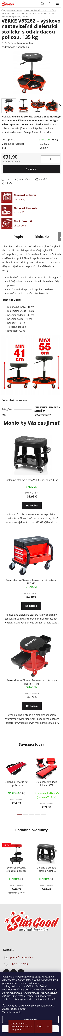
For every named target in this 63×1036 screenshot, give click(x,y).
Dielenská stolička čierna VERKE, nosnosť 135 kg (32, 480)
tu (20, 1012)
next (60, 769)
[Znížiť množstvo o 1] (43, 159)
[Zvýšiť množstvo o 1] (58, 159)
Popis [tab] (18, 236)
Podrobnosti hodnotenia (15, 47)
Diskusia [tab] (42, 236)
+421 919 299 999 (19, 964)
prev (3, 769)
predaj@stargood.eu (21, 957)
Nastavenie (30, 1019)
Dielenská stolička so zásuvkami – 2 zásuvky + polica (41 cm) (32, 682)
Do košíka (31, 169)
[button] (32, 508)
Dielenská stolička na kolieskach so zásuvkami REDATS (31, 582)
